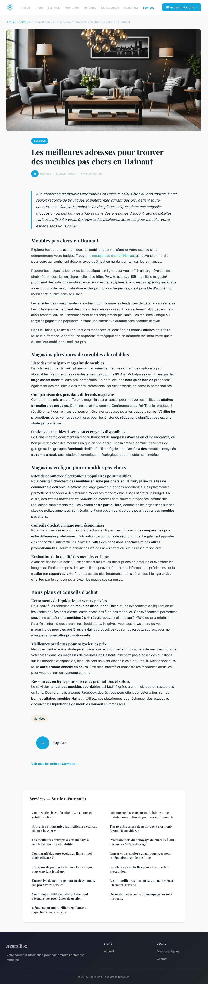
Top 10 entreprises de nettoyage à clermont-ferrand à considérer (141, 828)
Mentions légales (168, 951)
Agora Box (16, 946)
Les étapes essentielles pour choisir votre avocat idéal (139, 869)
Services (148, 7)
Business (54, 7)
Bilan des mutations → (182, 7)
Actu (39, 7)
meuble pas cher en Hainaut (113, 255)
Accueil (26, 7)
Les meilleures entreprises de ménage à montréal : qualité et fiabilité (60, 842)
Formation (72, 7)
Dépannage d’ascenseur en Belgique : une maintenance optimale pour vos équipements (142, 815)
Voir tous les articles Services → (55, 764)
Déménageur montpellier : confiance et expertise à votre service (59, 910)
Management (110, 7)
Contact (162, 958)
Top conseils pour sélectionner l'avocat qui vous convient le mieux (62, 869)
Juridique (89, 7)
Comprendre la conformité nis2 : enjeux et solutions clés (62, 815)
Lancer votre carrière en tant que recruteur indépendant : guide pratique (140, 855)
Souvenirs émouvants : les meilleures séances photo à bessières (64, 828)
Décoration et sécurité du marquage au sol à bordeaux (141, 896)
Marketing (131, 7)
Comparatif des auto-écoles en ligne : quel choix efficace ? (62, 855)
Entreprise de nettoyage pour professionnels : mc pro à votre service (64, 882)
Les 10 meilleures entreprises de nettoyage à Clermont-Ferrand (141, 882)
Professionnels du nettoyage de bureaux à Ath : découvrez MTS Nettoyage (143, 842)
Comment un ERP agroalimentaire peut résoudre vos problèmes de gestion (60, 896)
